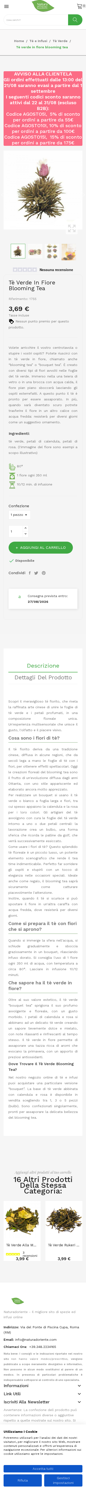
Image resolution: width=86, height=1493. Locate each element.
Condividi (30, 573)
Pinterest (44, 573)
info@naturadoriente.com (36, 1339)
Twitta (37, 573)
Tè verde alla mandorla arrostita (22, 1245)
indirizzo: (11, 1327)
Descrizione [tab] (43, 666)
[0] (79, 6)
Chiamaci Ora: (16, 1347)
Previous (2, 194)
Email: (9, 1339)
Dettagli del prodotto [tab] (43, 678)
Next (83, 194)
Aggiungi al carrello (43, 547)
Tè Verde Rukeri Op (64, 1245)
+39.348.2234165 (42, 1347)
